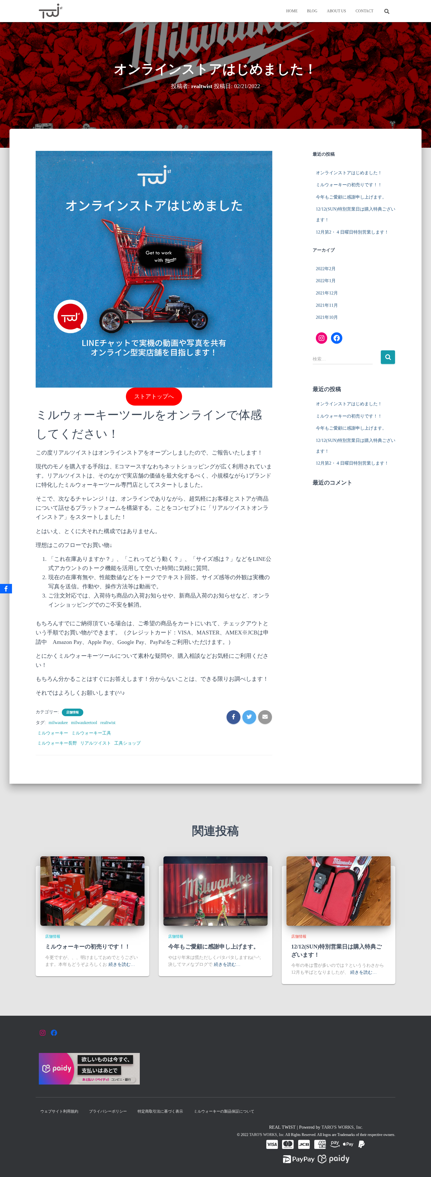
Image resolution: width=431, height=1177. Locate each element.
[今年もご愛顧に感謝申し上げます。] (215, 890)
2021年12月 (327, 293)
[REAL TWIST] (50, 11)
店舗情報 (72, 712)
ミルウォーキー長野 (57, 743)
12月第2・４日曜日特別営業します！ (352, 232)
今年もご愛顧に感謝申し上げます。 (351, 197)
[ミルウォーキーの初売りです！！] (92, 890)
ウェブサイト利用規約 (59, 1111)
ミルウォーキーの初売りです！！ (349, 184)
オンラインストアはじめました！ (349, 172)
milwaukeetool (84, 722)
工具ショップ (127, 743)
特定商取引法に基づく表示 (160, 1111)
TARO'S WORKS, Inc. (342, 1127)
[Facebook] (6, 588)
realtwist (107, 722)
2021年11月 (327, 305)
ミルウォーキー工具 (91, 733)
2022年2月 (326, 268)
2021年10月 (327, 317)
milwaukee (58, 722)
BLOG (312, 11)
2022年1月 (326, 280)
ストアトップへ (154, 396)
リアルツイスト (95, 743)
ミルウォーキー (52, 733)
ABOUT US (336, 11)
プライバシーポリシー (108, 1111)
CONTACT (364, 11)
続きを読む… (122, 964)
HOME (292, 11)
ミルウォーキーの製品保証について (224, 1111)
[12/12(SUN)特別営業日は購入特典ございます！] (338, 890)
